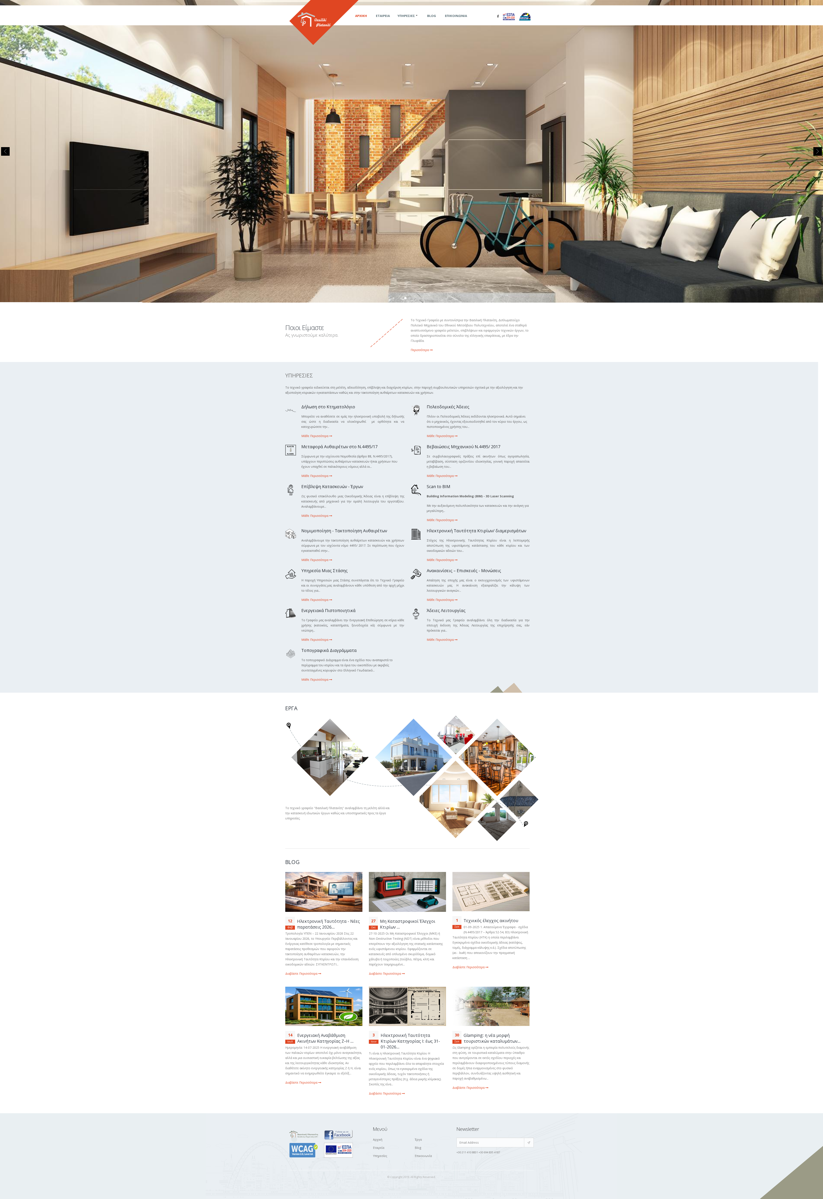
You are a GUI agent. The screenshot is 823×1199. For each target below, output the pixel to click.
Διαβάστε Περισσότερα (301, 973)
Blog (431, 16)
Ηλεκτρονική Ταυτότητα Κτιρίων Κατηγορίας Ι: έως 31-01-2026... (410, 1041)
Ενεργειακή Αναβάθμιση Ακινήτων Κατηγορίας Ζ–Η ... (325, 1038)
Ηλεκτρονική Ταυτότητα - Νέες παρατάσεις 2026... (328, 924)
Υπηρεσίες (406, 16)
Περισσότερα (420, 350)
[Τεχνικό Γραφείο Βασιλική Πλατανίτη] (498, 16)
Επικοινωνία (456, 16)
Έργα (418, 1139)
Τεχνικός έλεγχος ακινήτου (491, 920)
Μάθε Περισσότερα (315, 436)
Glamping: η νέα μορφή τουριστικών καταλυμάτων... (492, 1038)
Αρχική (361, 16)
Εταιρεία (383, 16)
